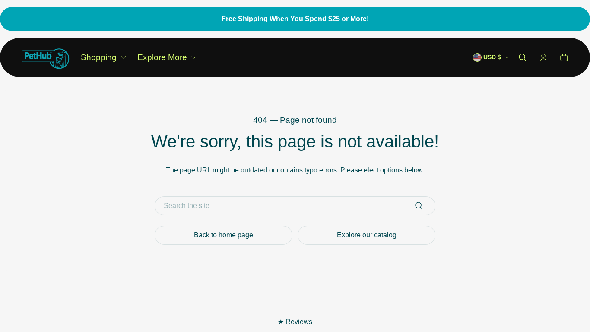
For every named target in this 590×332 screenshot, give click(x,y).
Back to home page (223, 235)
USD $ (492, 57)
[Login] (543, 57)
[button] (522, 57)
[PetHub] (45, 57)
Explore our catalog (367, 235)
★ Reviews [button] (295, 322)
